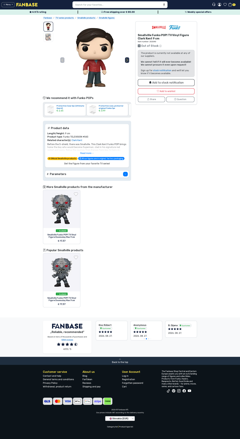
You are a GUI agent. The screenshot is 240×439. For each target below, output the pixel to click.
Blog (84, 376)
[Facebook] (184, 391)
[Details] (125, 174)
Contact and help (52, 376)
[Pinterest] (173, 391)
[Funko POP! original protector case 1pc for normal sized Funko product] (107, 113)
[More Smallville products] (159, 27)
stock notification (162, 70)
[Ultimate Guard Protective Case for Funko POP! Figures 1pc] (65, 113)
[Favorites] (225, 4)
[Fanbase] (27, 4)
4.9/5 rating (39, 12)
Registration (128, 379)
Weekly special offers (199, 12)
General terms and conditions (58, 379)
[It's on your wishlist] (76, 194)
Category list (112, 427)
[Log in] (219, 5)
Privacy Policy (50, 383)
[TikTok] (168, 391)
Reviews (86, 383)
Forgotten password (132, 383)
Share (152, 99)
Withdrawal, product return (57, 386)
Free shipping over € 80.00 (119, 12)
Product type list (126, 427)
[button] (127, 60)
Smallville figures (106, 18)
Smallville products (86, 18)
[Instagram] (179, 391)
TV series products (65, 18)
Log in (125, 376)
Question (181, 99)
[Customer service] (214, 4)
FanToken (87, 379)
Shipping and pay (91, 386)
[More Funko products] (174, 27)
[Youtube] (189, 391)
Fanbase (48, 18)
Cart (124, 386)
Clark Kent (77, 140)
